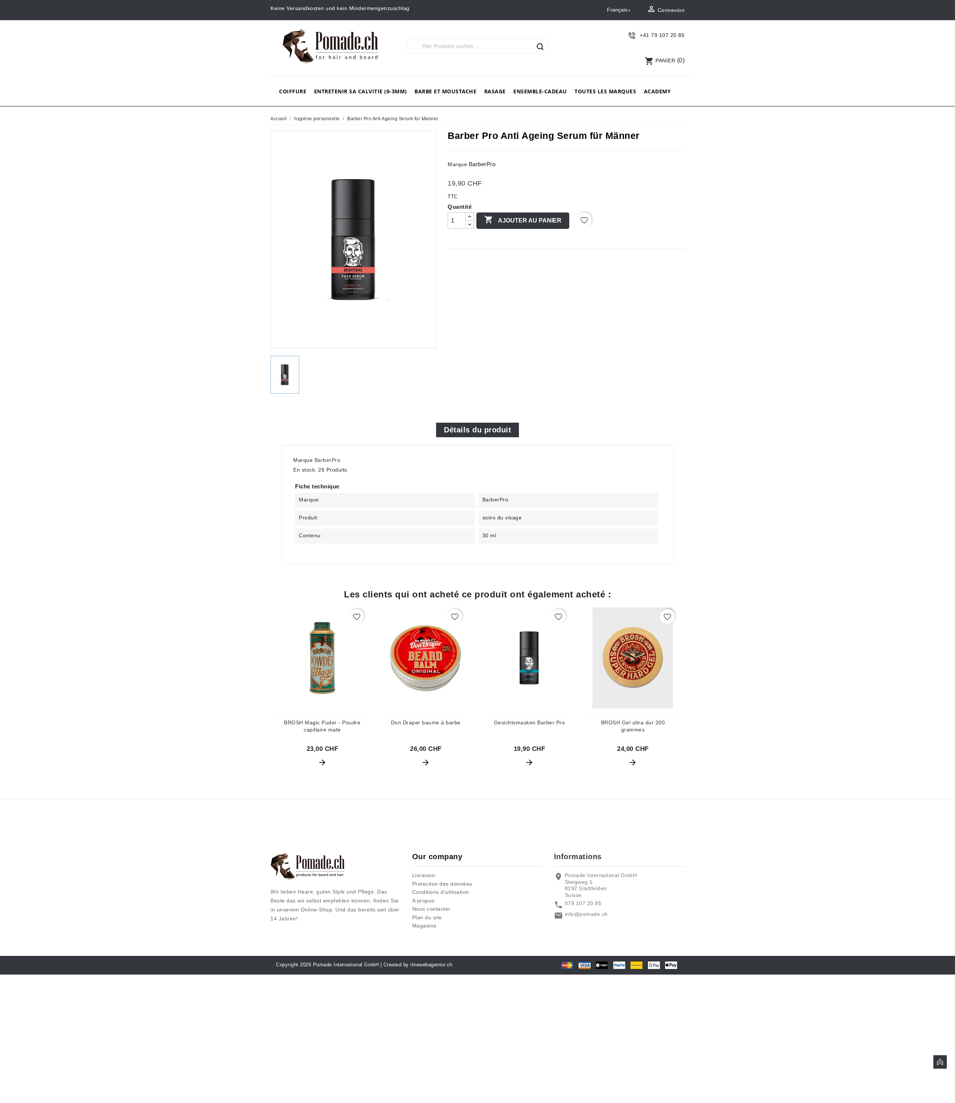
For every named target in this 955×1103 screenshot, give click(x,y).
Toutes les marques (605, 91)
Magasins (424, 926)
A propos (423, 901)
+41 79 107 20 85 (662, 35)
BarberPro (482, 164)
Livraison (423, 875)
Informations (578, 856)
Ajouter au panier (522, 219)
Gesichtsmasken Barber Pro (529, 723)
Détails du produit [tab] (477, 430)
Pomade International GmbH (346, 964)
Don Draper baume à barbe (426, 723)
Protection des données (442, 884)
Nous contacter (431, 909)
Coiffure (292, 91)
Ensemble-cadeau (540, 91)
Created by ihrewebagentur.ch (418, 964)
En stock (304, 470)
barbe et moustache (445, 91)
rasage (495, 91)
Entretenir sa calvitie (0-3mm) (360, 91)
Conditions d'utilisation (440, 892)
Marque (457, 164)
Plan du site (427, 917)
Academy (657, 91)
